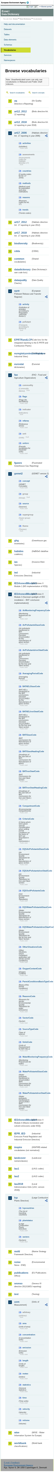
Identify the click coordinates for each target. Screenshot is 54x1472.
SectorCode (26, 1018)
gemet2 (18, 473)
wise (16, 1432)
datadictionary (22, 269)
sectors (25, 1237)
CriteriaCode (26, 819)
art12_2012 (20, 111)
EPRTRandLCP (22, 339)
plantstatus (26, 1220)
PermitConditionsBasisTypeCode (26, 981)
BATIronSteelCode (26, 771)
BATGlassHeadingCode (26, 751)
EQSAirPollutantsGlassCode (26, 849)
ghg (16, 540)
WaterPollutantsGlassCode (26, 1071)
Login (31, 7)
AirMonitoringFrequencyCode (26, 610)
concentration (26, 1335)
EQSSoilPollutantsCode (26, 891)
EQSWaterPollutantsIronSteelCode (26, 927)
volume (25, 1420)
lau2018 (18, 1184)
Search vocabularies (17, 93)
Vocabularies (10, 50)
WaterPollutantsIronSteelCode (26, 1093)
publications (21, 1273)
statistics (26, 1385)
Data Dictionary (25, 19)
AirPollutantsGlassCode (26, 625)
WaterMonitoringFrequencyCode (26, 1057)
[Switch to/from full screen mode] (36, 6)
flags (24, 396)
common (19, 259)
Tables (7, 34)
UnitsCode (26, 1042)
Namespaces (9, 60)
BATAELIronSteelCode (26, 711)
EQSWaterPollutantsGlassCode (26, 907)
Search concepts (38, 93)
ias (16, 562)
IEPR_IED (19, 1133)
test (16, 1294)
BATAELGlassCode (26, 686)
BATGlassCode (26, 735)
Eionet (15, 19)
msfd (17, 1251)
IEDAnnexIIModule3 (22, 594)
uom (16, 1302)
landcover (20, 1158)
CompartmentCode (26, 806)
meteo (25, 1374)
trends (25, 210)
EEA (16, 2)
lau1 (16, 1168)
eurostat (19, 364)
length (25, 1360)
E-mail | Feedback (12, 1462)
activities (26, 143)
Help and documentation (14, 24)
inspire (18, 1147)
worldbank (20, 1443)
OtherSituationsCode (26, 947)
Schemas (8, 45)
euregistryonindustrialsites (22, 353)
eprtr (17, 291)
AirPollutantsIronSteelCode (26, 650)
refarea (25, 421)
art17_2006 (20, 133)
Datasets (8, 29)
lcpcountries (26, 1208)
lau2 (16, 1176)
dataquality (20, 280)
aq (15, 100)
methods (26, 183)
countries (26, 171)
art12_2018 (20, 122)
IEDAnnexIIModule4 (22, 1120)
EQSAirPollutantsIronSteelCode (26, 871)
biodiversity (21, 243)
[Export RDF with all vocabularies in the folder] (46, 136)
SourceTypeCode (26, 1029)
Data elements (10, 40)
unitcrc (25, 443)
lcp (16, 1197)
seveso (18, 1283)
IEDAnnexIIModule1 (22, 583)
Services (8, 55)
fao (16, 375)
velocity (26, 1409)
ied (16, 572)
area (24, 1323)
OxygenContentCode (26, 968)
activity (25, 304)
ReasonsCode (26, 996)
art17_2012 (20, 222)
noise (17, 1262)
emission (26, 1347)
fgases (18, 463)
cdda (17, 251)
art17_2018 (20, 232)
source (25, 503)
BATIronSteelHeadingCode (26, 788)
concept (26, 481)
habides (18, 551)
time (24, 1398)
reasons (26, 197)
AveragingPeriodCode (26, 673)
